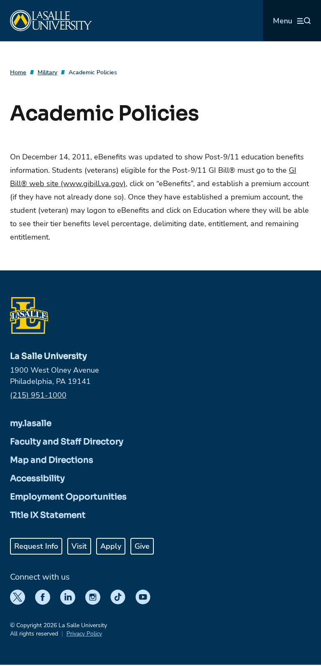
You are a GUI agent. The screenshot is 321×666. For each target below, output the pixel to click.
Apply (110, 546)
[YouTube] (142, 597)
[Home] (51, 20)
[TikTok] (117, 597)
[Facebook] (42, 597)
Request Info (36, 546)
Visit (79, 546)
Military (47, 72)
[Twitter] (17, 597)
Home (18, 72)
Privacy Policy (84, 634)
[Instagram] (92, 597)
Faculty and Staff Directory (66, 441)
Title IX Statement (48, 515)
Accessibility (37, 478)
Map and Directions (51, 460)
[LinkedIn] (67, 597)
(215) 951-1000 (38, 395)
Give (142, 546)
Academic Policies (93, 72)
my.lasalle (30, 423)
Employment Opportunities (68, 497)
